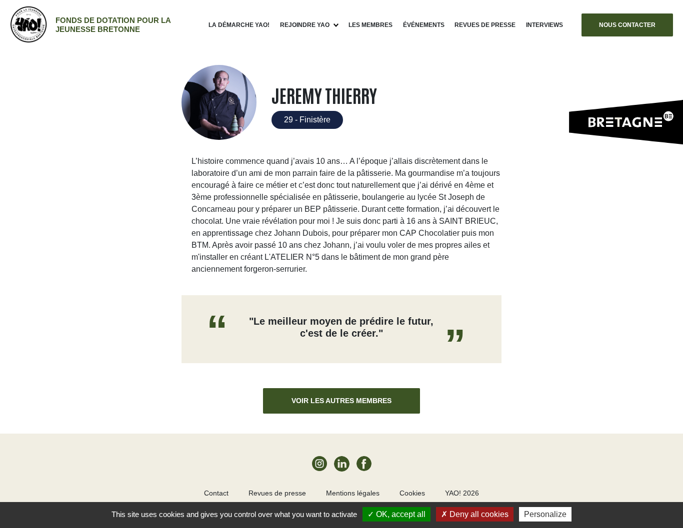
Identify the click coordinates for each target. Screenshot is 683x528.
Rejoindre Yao (305, 24)
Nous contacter (627, 24)
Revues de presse (485, 24)
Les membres (370, 24)
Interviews (544, 24)
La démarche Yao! (239, 24)
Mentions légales (353, 493)
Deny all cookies (478, 514)
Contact (216, 493)
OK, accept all (400, 514)
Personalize (545, 514)
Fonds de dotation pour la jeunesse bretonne (113, 24)
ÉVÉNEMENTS (423, 24)
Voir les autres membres (342, 401)
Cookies (412, 493)
